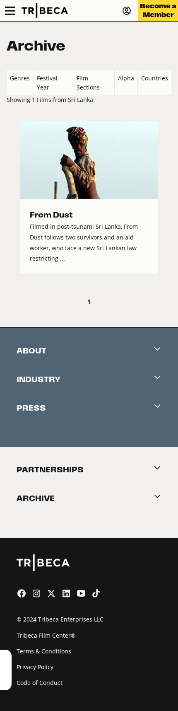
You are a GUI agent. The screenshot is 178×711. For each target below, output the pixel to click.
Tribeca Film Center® (46, 635)
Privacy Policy (35, 667)
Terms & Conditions (44, 651)
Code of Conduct (40, 683)
